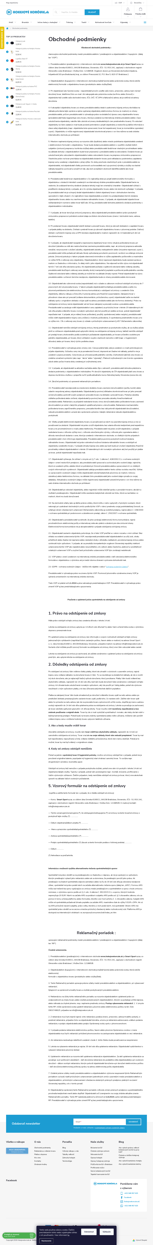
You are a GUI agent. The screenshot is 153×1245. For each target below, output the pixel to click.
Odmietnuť (89, 1232)
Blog (64, 1148)
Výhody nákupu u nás (70, 1151)
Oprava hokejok (96, 1158)
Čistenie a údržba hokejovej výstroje (129, 1156)
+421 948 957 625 (131, 1193)
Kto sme (37, 1158)
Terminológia (67, 1161)
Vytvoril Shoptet (141, 1240)
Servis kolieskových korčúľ (100, 1171)
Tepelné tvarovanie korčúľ (100, 1174)
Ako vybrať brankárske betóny (130, 1164)
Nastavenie (46, 1241)
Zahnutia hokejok (68, 1158)
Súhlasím (107, 1232)
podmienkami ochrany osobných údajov (110, 1128)
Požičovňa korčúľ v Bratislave (101, 1164)
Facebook (127, 1197)
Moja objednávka (12, 3)
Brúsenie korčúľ (96, 1148)
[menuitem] (12, 22)
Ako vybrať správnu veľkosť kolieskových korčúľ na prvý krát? (129, 1150)
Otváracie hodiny (40, 1164)
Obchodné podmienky (42, 1148)
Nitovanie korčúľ (97, 1154)
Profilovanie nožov (97, 1168)
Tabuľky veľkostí (68, 1154)
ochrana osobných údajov (117, 566)
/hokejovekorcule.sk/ (132, 1201)
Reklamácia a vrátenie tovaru (45, 1151)
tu (68, 1235)
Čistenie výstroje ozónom (100, 1151)
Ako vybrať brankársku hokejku (130, 1161)
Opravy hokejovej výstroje (100, 1161)
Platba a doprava (40, 1154)
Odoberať (133, 1122)
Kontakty (37, 1161)
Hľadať (92, 12)
